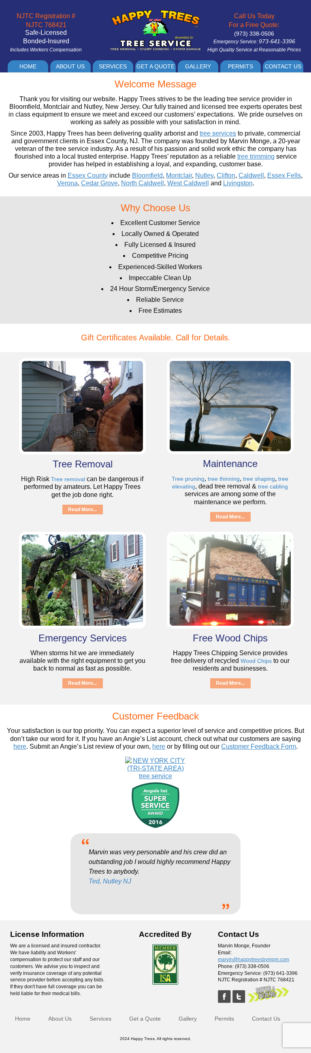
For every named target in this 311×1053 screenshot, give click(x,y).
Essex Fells (284, 175)
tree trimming (256, 156)
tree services (218, 133)
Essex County (88, 175)
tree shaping (259, 479)
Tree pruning (188, 479)
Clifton (226, 175)
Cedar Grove (99, 183)
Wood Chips (256, 661)
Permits (240, 66)
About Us (70, 66)
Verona (67, 183)
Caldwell (251, 175)
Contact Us (283, 66)
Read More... (82, 509)
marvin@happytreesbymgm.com (253, 959)
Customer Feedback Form (258, 746)
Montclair (179, 175)
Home (27, 66)
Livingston (238, 183)
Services (113, 66)
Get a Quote (155, 66)
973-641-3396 (277, 41)
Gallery (198, 66)
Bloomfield (147, 175)
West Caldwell (188, 183)
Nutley (204, 175)
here (19, 746)
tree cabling (273, 486)
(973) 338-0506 (254, 33)
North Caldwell (142, 183)
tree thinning (224, 479)
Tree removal (68, 479)
